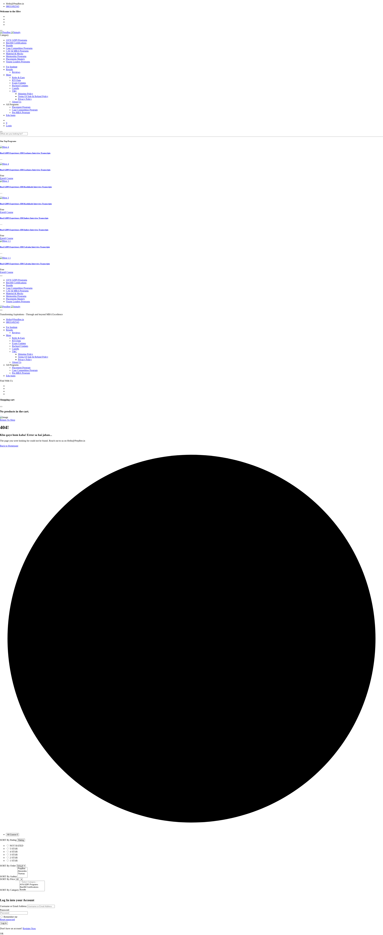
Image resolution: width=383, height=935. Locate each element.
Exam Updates (19, 83)
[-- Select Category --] (32, 882)
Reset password (7, 919)
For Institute (11, 66)
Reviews (16, 72)
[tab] (12, 834)
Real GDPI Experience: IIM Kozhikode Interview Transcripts (26, 187)
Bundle (9, 45)
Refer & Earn (18, 77)
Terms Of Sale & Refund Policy (33, 96)
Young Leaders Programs (18, 61)
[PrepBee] (10, 32)
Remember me (10, 917)
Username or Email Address (13, 906)
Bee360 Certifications (16, 43)
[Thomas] (22, 873)
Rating (21, 840)
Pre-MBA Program (21, 112)
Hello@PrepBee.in (15, 319)
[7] (22, 876)
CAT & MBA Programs (17, 51)
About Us (16, 101)
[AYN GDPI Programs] (32, 884)
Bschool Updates (20, 85)
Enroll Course (6, 178)
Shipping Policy (25, 93)
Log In (4, 923)
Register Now (29, 928)
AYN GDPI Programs (16, 40)
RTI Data (16, 80)
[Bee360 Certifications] (32, 887)
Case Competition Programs (19, 48)
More (8, 75)
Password (4, 910)
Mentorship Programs (16, 56)
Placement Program (21, 107)
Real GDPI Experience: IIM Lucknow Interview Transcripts (25, 153)
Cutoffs (15, 88)
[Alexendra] (22, 871)
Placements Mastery (15, 59)
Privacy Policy (25, 99)
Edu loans (10, 115)
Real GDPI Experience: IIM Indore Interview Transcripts (24, 218)
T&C (14, 91)
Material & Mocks (14, 53)
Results (9, 69)
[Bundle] (32, 889)
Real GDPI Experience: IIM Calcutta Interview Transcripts (25, 247)
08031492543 (12, 6)
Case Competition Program (25, 110)
